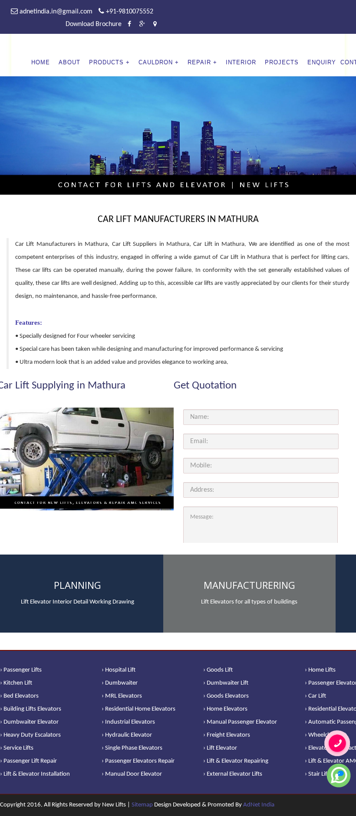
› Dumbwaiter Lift (225, 683)
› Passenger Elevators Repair (138, 761)
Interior (241, 62)
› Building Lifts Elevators (30, 709)
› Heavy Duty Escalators (30, 735)
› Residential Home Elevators (138, 709)
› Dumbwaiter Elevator (29, 722)
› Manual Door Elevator (132, 774)
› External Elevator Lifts (232, 774)
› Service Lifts (16, 748)
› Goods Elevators (226, 696)
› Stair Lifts (318, 774)
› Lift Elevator (220, 748)
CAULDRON (155, 62)
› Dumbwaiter (120, 683)
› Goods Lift (218, 670)
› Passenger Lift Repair (28, 761)
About (69, 62)
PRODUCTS (106, 62)
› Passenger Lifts (21, 670)
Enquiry (321, 62)
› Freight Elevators (226, 735)
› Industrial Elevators (128, 722)
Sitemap (142, 805)
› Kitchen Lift (16, 683)
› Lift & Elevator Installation (35, 774)
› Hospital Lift (118, 670)
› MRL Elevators (122, 696)
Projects (282, 62)
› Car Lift (315, 696)
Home (40, 62)
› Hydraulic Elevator (127, 735)
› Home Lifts (320, 670)
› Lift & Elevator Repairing (235, 761)
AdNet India (258, 805)
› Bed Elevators (19, 696)
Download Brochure (94, 24)
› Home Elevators (225, 709)
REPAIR (199, 62)
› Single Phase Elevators (132, 748)
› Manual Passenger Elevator (240, 722)
